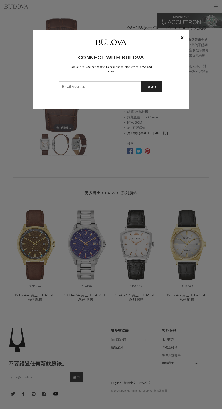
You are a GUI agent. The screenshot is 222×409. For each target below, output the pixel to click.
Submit (151, 86)
